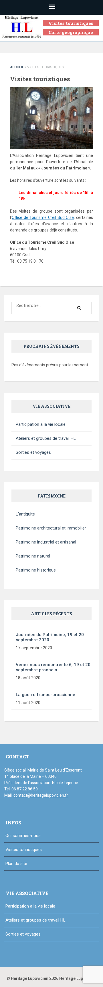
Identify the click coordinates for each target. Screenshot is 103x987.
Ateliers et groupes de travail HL (46, 438)
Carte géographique (71, 32)
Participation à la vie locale (41, 424)
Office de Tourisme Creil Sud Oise (43, 217)
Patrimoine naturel (33, 556)
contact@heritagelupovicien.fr (40, 795)
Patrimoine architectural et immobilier (51, 528)
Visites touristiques (70, 23)
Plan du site (16, 863)
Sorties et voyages (33, 452)
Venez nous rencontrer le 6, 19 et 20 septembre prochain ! (53, 667)
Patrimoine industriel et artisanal (46, 542)
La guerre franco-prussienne (45, 694)
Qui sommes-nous (23, 835)
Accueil (17, 67)
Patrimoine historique (36, 570)
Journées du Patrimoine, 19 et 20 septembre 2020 (50, 637)
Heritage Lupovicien (78, 978)
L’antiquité (25, 514)
